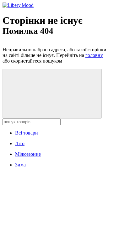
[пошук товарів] (52, 94)
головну (94, 55)
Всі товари (26, 132)
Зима (20, 164)
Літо (19, 143)
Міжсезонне (28, 154)
